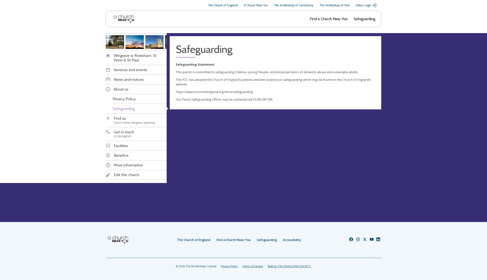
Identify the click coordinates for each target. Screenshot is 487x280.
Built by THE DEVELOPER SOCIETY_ (289, 266)
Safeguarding (364, 19)
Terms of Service (252, 266)
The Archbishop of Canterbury (293, 5)
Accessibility (292, 240)
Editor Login (363, 5)
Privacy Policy (229, 266)
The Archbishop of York (334, 5)
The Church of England (223, 5)
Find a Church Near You (329, 19)
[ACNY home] (124, 19)
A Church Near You (256, 5)
